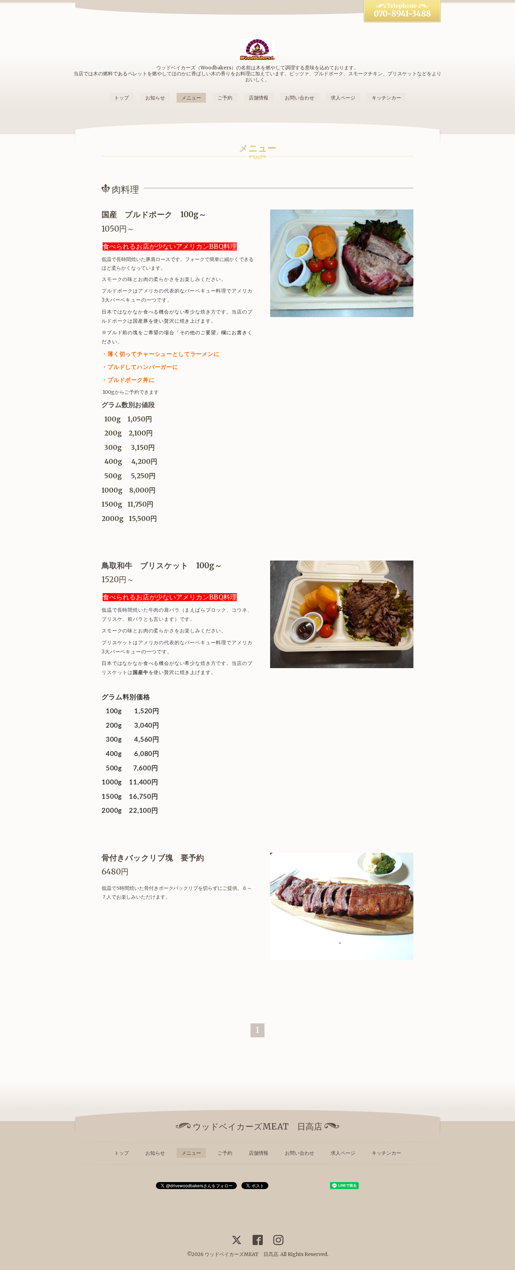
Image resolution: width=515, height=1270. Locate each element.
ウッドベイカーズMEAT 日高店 (241, 1254)
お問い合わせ (299, 98)
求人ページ (343, 98)
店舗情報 (258, 98)
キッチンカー (386, 98)
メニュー (191, 98)
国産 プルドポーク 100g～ (154, 214)
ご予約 (225, 98)
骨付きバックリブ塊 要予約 (153, 858)
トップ (121, 98)
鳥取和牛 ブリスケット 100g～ (162, 565)
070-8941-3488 (402, 14)
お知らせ (155, 98)
